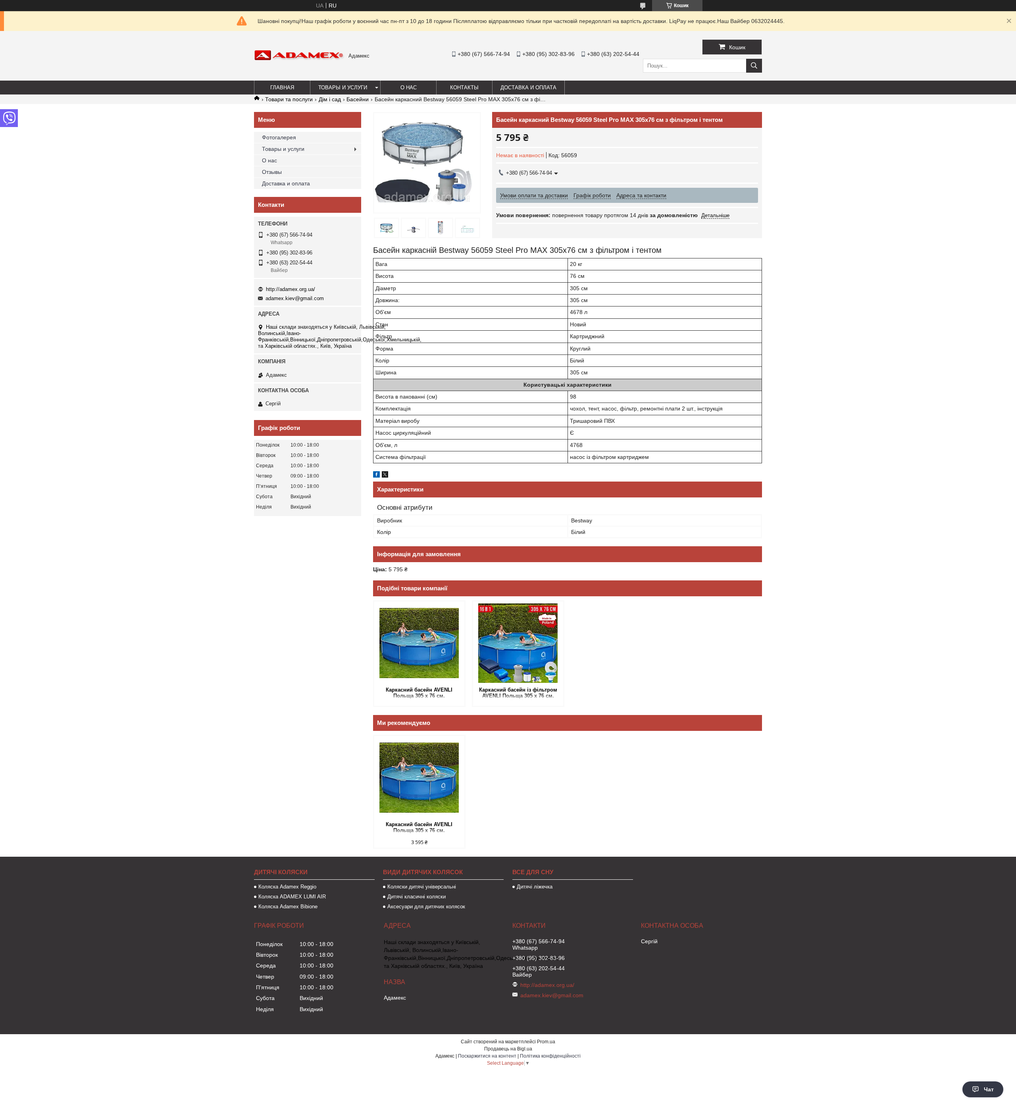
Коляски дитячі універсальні (421, 887)
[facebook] (376, 475)
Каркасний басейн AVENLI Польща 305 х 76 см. (419, 693)
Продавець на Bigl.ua (508, 1049)
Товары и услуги (342, 88)
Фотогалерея (279, 137)
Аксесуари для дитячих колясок (426, 907)
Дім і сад (330, 99)
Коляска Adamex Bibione (288, 907)
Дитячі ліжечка (534, 887)
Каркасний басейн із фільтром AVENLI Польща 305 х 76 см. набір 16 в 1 (518, 693)
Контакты (464, 88)
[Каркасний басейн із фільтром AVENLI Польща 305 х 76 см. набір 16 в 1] (518, 643)
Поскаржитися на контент (487, 1056)
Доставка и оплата (528, 88)
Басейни (357, 99)
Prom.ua (546, 1041)
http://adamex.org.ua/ (290, 289)
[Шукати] (754, 66)
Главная (282, 88)
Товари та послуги (289, 99)
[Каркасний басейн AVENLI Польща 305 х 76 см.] (419, 643)
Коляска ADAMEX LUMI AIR (292, 897)
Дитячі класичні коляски (416, 897)
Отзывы (272, 172)
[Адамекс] (299, 59)
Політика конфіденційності (550, 1056)
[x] (385, 475)
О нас (408, 88)
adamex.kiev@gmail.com (295, 298)
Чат (989, 1089)
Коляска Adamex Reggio (287, 887)
